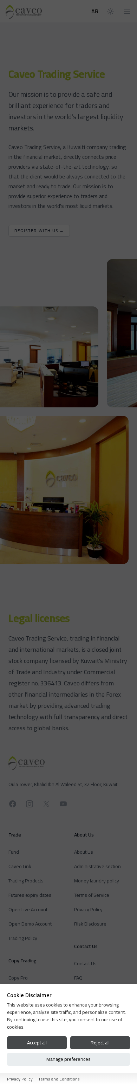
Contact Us (85, 963)
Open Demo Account (30, 923)
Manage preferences (68, 1059)
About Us (83, 851)
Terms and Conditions (59, 1079)
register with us (39, 230)
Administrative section (97, 866)
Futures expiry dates (29, 895)
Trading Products (26, 880)
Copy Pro (18, 977)
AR (94, 11)
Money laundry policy (96, 880)
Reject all (100, 1042)
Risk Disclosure (90, 923)
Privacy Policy (88, 909)
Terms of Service (91, 895)
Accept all (37, 1042)
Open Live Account (27, 909)
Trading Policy (22, 938)
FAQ (78, 977)
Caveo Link (19, 866)
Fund (13, 851)
